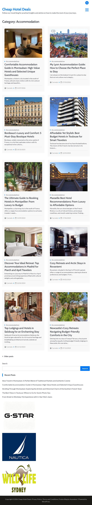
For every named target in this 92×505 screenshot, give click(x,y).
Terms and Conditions (50, 499)
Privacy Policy (37, 499)
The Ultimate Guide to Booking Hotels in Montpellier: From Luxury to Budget (21, 201)
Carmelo (10, 88)
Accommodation (12, 61)
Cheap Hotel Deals (16, 9)
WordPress (46, 502)
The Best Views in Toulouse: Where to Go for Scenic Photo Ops (26, 393)
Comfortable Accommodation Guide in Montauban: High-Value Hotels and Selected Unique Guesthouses (42, 385)
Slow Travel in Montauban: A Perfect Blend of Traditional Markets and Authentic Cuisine (36, 381)
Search (4, 363)
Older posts (8, 356)
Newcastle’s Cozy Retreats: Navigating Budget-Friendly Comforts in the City (65, 332)
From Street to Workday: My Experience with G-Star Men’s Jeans (27, 397)
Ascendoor (73, 499)
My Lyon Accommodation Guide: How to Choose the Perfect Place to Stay (68, 68)
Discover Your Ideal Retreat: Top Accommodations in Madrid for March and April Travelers (21, 267)
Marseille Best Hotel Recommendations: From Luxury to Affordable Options (67, 201)
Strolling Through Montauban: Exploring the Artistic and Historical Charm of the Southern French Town (42, 389)
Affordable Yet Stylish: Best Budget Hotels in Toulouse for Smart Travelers (66, 136)
